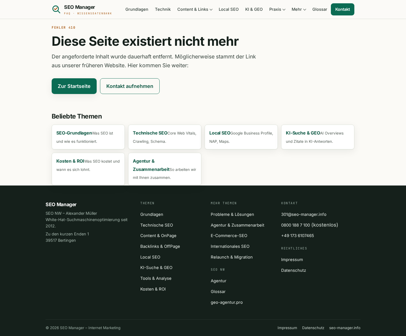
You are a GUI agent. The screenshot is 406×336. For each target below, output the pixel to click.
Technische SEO (156, 225)
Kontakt (342, 9)
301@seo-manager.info (303, 214)
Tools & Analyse (156, 278)
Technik (163, 9)
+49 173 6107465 (297, 235)
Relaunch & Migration (232, 257)
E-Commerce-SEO (229, 235)
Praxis (275, 9)
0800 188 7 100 (295, 225)
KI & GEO (254, 9)
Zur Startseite (74, 86)
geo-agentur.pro (227, 302)
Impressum (292, 259)
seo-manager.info (344, 328)
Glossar (319, 9)
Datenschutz (293, 270)
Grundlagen (136, 9)
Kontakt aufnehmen (129, 86)
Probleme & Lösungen (232, 214)
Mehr (297, 9)
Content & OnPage (158, 235)
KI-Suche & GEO (156, 267)
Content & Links (192, 9)
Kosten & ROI (153, 289)
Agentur (218, 280)
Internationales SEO (230, 246)
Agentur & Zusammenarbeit (237, 225)
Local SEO (229, 9)
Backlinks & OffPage (160, 246)
